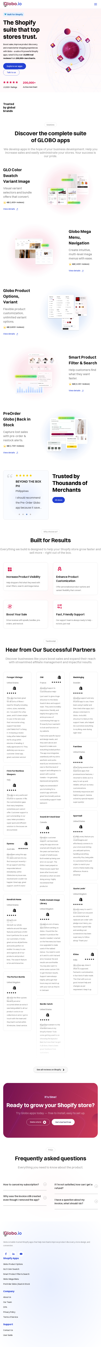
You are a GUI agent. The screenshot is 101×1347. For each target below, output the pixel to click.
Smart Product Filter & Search (16, 1274)
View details (9, 209)
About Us (7, 1297)
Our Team (7, 1302)
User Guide (8, 1335)
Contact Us (8, 1330)
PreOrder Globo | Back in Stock (16, 1284)
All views (58, 500)
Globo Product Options (13, 1264)
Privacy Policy (9, 1312)
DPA (5, 1307)
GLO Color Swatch (11, 1269)
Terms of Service (10, 1317)
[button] (19, 514)
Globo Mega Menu (11, 1279)
